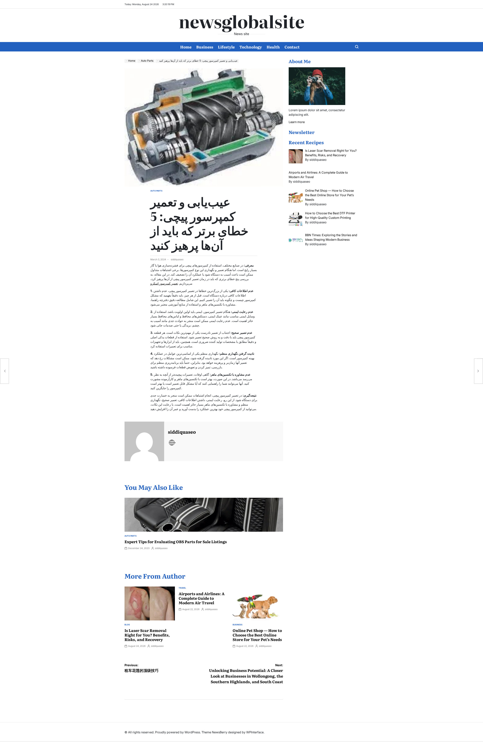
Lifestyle (226, 47)
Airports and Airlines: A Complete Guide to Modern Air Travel (202, 598)
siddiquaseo (177, 259)
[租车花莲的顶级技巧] (4, 371)
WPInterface (255, 732)
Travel (182, 588)
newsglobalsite (242, 20)
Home (186, 47)
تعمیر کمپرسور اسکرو (164, 283)
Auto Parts (156, 191)
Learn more (297, 122)
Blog (127, 624)
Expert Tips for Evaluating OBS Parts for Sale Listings (176, 541)
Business (204, 47)
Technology (250, 47)
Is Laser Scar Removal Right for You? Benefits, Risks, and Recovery (147, 634)
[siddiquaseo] (144, 441)
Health (273, 47)
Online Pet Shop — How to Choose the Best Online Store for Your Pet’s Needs (257, 634)
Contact (292, 47)
